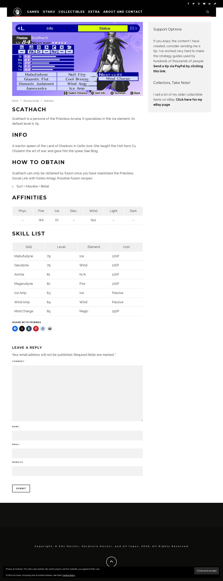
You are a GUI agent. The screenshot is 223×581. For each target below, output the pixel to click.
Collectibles (72, 11)
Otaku (49, 11)
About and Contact (123, 11)
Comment (19, 361)
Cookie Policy (69, 575)
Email (16, 444)
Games (33, 11)
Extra (94, 11)
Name (16, 427)
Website (17, 462)
